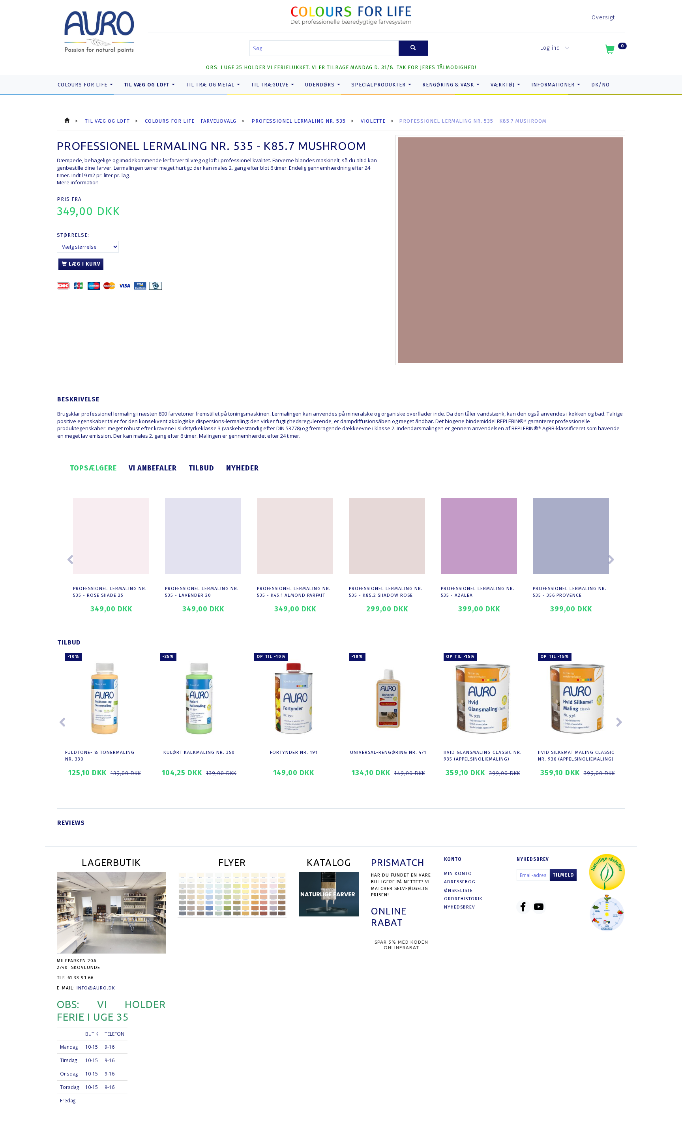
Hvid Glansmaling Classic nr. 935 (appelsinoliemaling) (483, 756)
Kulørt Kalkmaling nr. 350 (199, 752)
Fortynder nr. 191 (294, 752)
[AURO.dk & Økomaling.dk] (99, 30)
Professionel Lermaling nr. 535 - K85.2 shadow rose (386, 592)
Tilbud (201, 468)
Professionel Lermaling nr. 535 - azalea (478, 592)
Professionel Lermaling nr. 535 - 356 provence (570, 592)
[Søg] (413, 48)
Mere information (78, 182)
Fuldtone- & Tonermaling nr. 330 (100, 756)
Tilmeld (563, 875)
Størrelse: (73, 235)
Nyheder (242, 468)
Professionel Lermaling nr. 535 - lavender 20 (202, 592)
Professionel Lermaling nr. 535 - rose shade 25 (110, 592)
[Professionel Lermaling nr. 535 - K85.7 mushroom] (510, 250)
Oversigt (603, 17)
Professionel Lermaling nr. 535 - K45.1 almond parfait (294, 592)
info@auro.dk (96, 988)
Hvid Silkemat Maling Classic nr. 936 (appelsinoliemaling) (576, 756)
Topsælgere (93, 468)
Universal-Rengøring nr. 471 (388, 752)
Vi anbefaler (153, 468)
